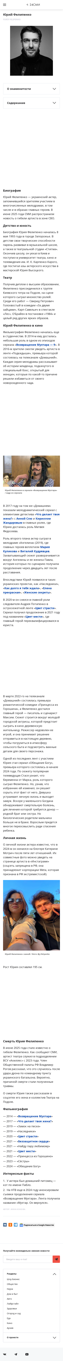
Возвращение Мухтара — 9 (35, 344)
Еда (9, 1318)
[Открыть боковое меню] (4, 5)
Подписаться (56, 1259)
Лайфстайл (13, 1303)
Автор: (14, 1209)
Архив (10, 1328)
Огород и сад (14, 1313)
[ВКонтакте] (5, 1225)
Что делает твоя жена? (35, 1121)
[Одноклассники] (10, 1225)
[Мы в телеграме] (15, 1354)
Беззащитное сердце (33, 1141)
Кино (9, 1323)
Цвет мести (34, 616)
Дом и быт (12, 1293)
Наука (10, 1288)
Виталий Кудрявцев (34, 551)
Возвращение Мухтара (34, 1116)
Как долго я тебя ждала (21, 588)
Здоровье (12, 1308)
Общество (12, 1284)
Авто (9, 1298)
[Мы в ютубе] (26, 1354)
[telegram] (16, 1225)
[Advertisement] (31, 153)
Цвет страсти (44, 608)
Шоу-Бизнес (13, 1279)
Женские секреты (37, 592)
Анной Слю (24, 518)
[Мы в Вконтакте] (4, 1354)
